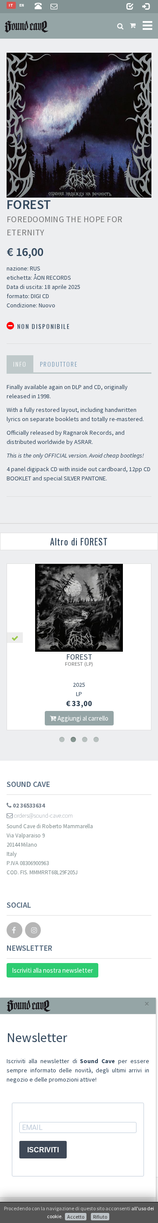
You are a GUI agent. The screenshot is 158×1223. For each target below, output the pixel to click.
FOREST (79, 659)
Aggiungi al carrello (82, 718)
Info (20, 363)
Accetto (75, 1216)
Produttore (59, 363)
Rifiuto (100, 1216)
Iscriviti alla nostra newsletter (52, 970)
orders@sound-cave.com (43, 815)
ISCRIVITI (43, 1150)
